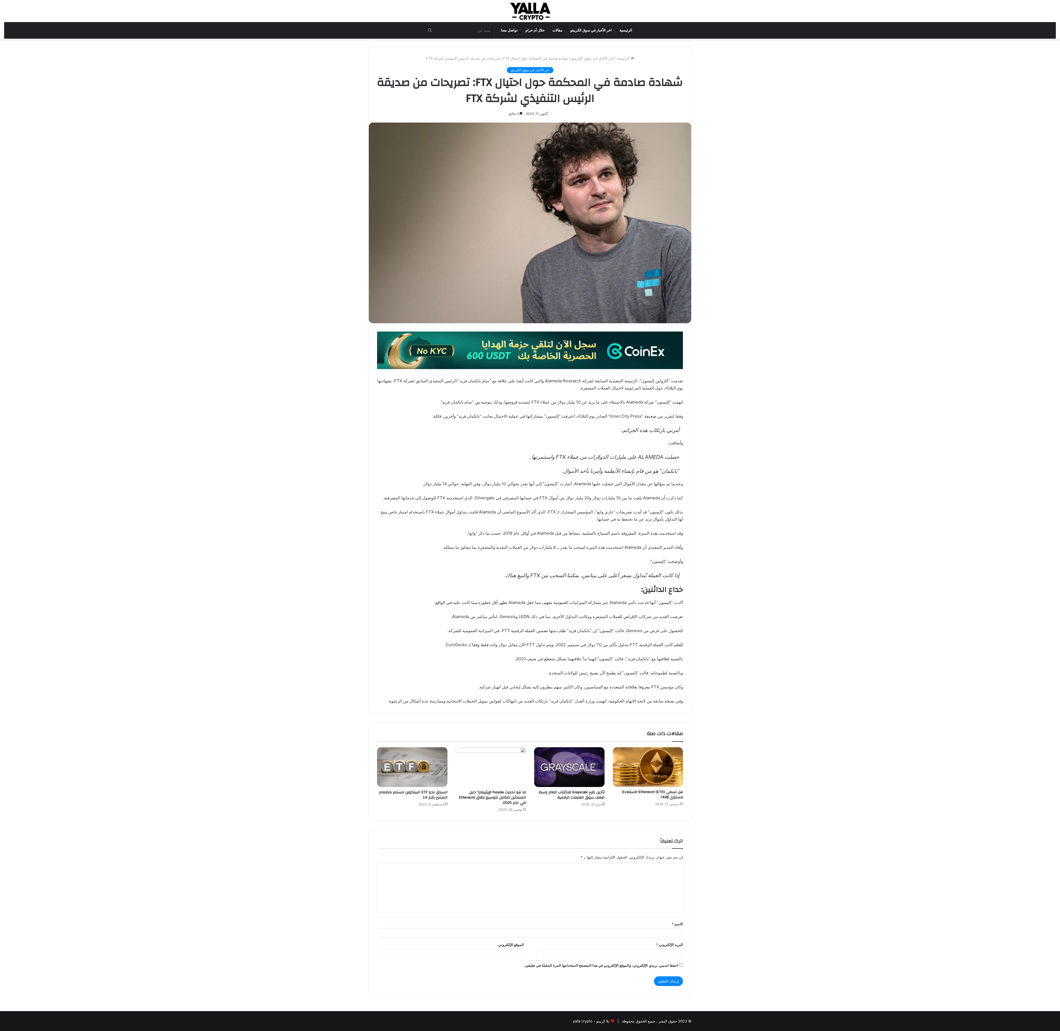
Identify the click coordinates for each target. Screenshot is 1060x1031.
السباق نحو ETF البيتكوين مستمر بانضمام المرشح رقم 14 (413, 795)
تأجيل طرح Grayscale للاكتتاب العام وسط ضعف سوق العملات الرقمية (572, 795)
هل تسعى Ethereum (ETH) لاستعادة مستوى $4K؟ (652, 794)
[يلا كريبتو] (530, 11)
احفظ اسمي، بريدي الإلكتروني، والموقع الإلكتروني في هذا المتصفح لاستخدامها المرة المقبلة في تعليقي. (601, 965)
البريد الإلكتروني (669, 944)
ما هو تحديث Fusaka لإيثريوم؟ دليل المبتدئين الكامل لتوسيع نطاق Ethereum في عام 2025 (492, 797)
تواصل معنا (509, 30)
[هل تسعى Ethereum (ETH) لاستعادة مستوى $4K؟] (648, 767)
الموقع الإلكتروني (511, 944)
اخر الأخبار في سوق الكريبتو (591, 30)
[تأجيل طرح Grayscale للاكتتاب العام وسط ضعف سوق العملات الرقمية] (569, 767)
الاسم (677, 924)
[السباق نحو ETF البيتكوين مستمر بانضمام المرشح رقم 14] (412, 767)
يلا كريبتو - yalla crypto (591, 1021)
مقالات (557, 30)
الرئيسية (625, 30)
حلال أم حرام (535, 30)
